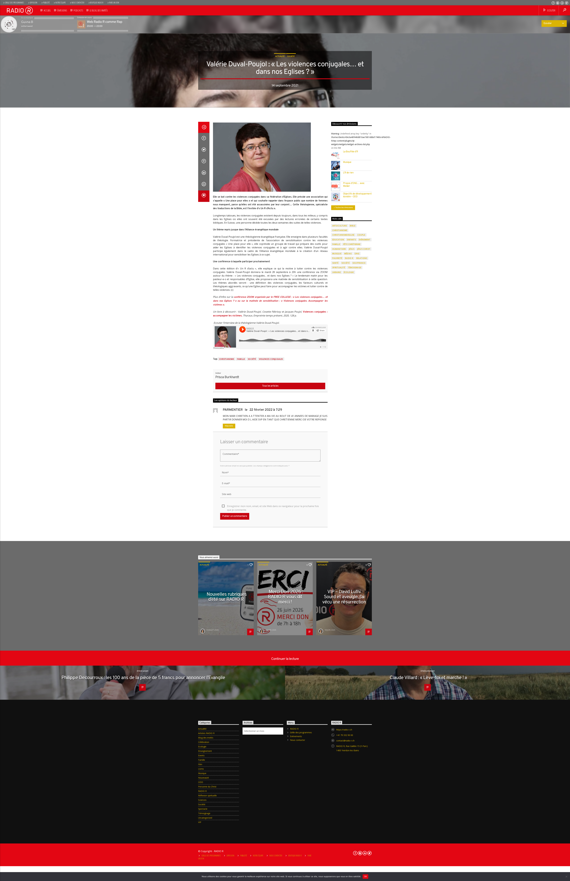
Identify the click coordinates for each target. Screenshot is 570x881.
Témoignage (354, 267)
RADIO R (349, 258)
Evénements (296, 736)
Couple (361, 235)
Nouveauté (203, 777)
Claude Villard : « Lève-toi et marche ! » (428, 678)
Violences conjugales (271, 359)
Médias (348, 253)
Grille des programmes (14, 2)
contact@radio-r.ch (345, 740)
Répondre (229, 426)
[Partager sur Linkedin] (203, 173)
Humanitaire (339, 249)
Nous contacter (78, 2)
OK (365, 876)
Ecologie (202, 746)
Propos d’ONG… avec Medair (354, 185)
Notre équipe (60, 2)
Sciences (202, 800)
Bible (352, 225)
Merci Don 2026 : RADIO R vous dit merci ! (285, 597)
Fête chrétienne (351, 244)
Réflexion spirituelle (207, 795)
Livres (201, 768)
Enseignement (205, 751)
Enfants (351, 239)
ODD (200, 782)
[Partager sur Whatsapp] (203, 184)
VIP (199, 822)
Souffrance (359, 263)
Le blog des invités (99, 10)
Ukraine (336, 272)
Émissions (62, 10)
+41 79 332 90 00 (344, 735)
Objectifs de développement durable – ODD (357, 195)
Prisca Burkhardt (227, 377)
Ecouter (551, 10)
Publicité (46, 2)
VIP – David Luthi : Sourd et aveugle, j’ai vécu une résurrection (344, 597)
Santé (335, 263)
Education (338, 239)
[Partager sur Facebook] (203, 138)
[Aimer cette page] (203, 196)
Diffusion (33, 2)
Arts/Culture (339, 225)
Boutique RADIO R (96, 2)
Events (201, 755)
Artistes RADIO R (206, 733)
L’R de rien (348, 172)
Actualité (280, 56)
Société (291, 56)
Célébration (203, 742)
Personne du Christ (207, 786)
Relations (361, 258)
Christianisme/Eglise (343, 235)
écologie (349, 272)
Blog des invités (205, 737)
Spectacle (202, 808)
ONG (357, 253)
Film (200, 764)
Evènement (364, 239)
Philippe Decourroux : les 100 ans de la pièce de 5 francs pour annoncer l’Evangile (143, 678)
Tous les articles (270, 386)
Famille (241, 359)
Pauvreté (337, 258)
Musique (347, 162)
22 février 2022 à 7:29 (266, 410)
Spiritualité (338, 267)
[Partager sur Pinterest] (203, 161)
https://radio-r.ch (344, 729)
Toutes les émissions (344, 207)
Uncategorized (205, 817)
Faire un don (114, 2)
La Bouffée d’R (350, 151)
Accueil (47, 10)
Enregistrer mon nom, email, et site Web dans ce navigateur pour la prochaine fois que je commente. (273, 506)
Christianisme (226, 359)
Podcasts (78, 10)
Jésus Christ (363, 249)
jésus (351, 249)
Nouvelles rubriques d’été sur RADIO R (227, 597)
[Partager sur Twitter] (203, 150)
